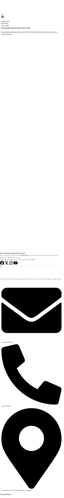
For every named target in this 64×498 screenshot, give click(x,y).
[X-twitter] (6, 263)
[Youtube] (16, 263)
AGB (33, 259)
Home (2, 12)
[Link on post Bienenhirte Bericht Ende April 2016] (32, 24)
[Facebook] (2, 263)
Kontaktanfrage (23, 255)
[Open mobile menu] (1, 1)
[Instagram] (11, 263)
